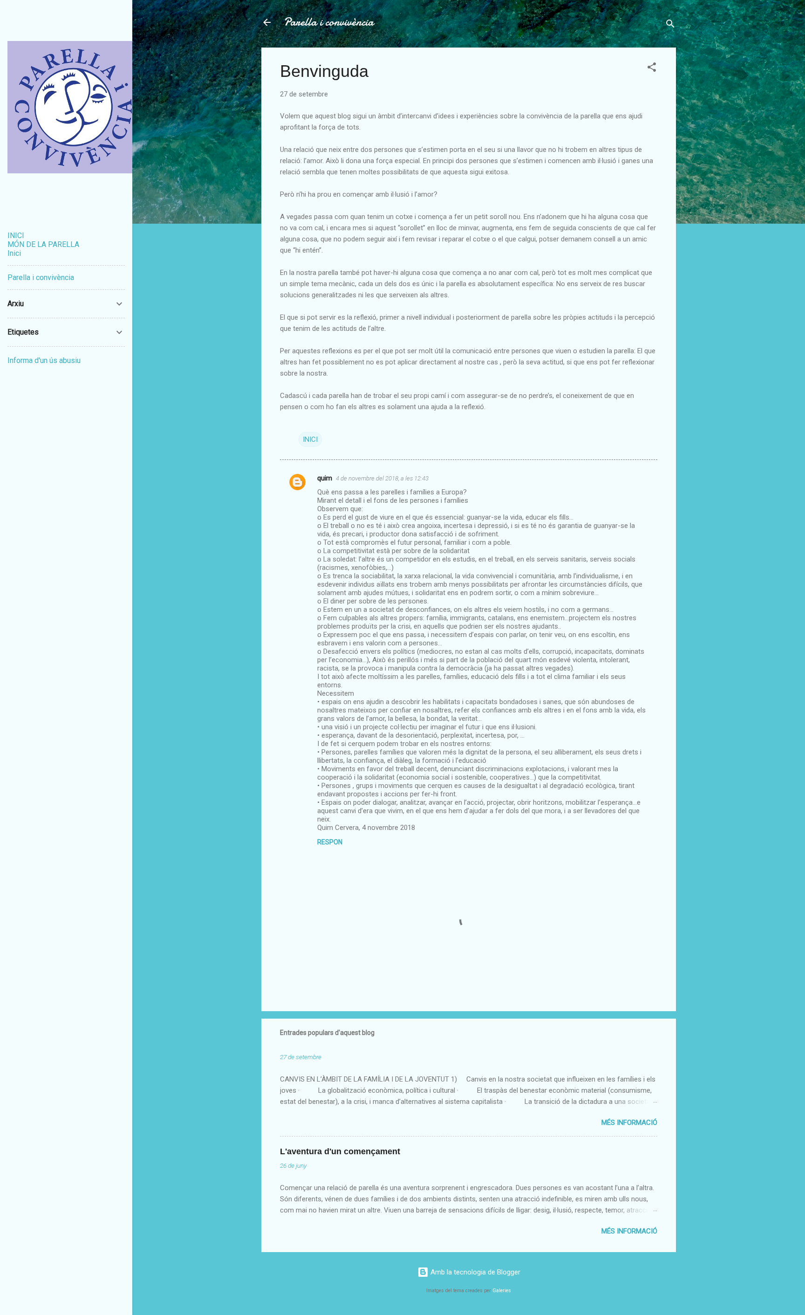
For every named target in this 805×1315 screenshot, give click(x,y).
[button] (651, 69)
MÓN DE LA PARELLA (43, 244)
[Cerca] (670, 25)
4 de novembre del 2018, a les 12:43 (382, 478)
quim (324, 478)
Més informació (629, 1122)
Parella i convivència (329, 22)
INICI (310, 439)
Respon (329, 842)
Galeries (501, 1291)
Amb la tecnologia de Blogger (474, 1272)
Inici (14, 253)
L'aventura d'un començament (340, 1151)
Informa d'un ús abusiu (44, 360)
